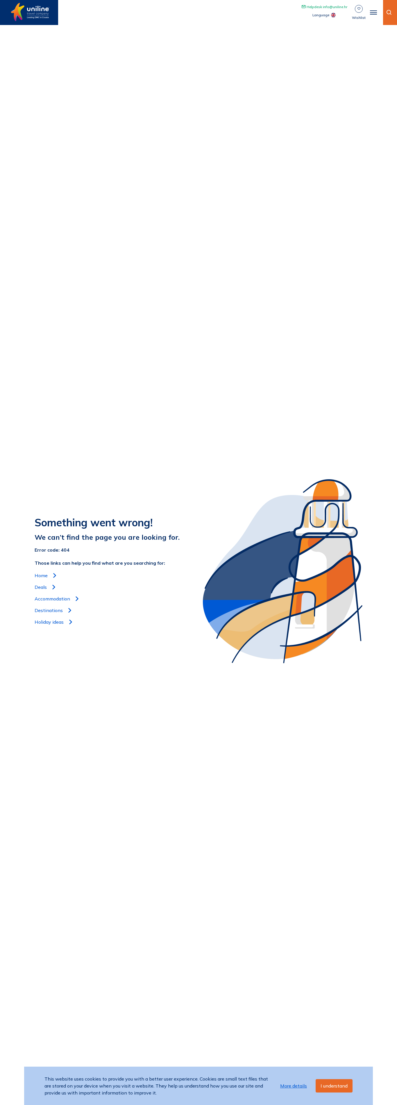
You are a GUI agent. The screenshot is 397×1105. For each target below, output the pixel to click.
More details (293, 1086)
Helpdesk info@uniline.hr (326, 7)
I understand (334, 1086)
